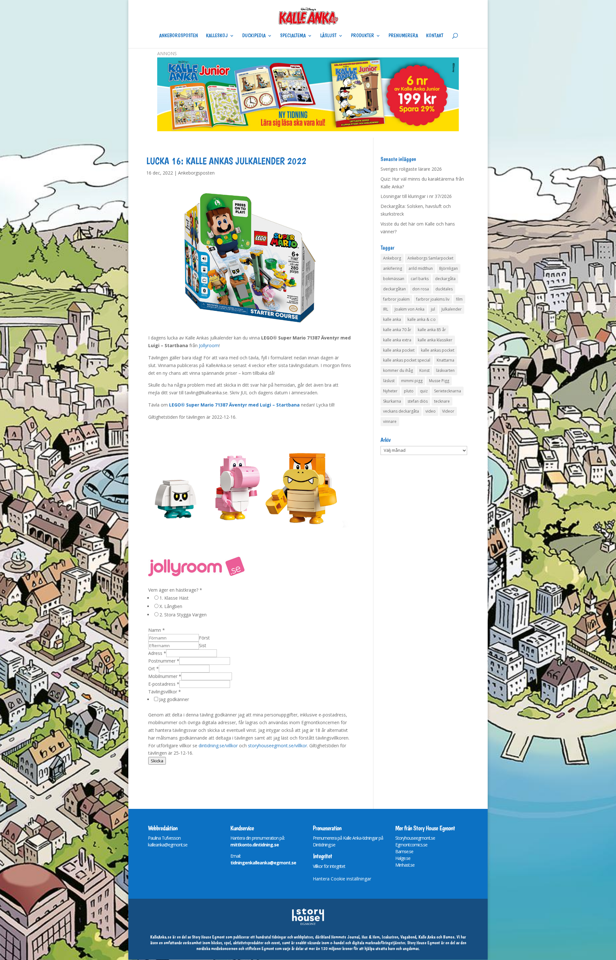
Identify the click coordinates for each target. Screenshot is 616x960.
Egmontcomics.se (411, 845)
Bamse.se (404, 851)
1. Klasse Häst (174, 598)
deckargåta (445, 278)
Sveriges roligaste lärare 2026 (411, 169)
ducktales (444, 289)
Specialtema (293, 36)
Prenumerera (403, 36)
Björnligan (448, 268)
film (459, 299)
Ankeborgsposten (178, 36)
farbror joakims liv (432, 299)
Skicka (157, 761)
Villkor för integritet (329, 866)
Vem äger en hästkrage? (175, 590)
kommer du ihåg (398, 370)
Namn (156, 630)
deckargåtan (394, 289)
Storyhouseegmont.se (415, 838)
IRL (385, 309)
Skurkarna (392, 401)
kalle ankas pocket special (406, 360)
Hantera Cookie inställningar (342, 879)
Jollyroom (209, 345)
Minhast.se (405, 865)
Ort (153, 668)
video (430, 411)
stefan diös (417, 401)
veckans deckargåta (401, 411)
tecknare (442, 401)
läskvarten (445, 370)
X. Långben (170, 606)
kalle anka (392, 319)
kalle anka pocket (399, 350)
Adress (157, 653)
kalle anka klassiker (435, 340)
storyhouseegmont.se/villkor (277, 745)
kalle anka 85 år (432, 329)
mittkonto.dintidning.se (254, 845)
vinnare (390, 421)
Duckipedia (254, 36)
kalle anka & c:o (421, 319)
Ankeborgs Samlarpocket (430, 258)
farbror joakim (396, 299)
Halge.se (402, 858)
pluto (409, 391)
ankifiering (392, 268)
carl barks (420, 278)
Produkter (362, 36)
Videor (448, 411)
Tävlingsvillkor (164, 692)
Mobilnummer (164, 676)
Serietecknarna (447, 391)
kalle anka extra (397, 340)
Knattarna (445, 360)
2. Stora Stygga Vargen (183, 615)
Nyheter (390, 391)
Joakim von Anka (409, 309)
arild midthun (420, 268)
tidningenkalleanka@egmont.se (263, 863)
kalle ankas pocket (437, 350)
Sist (202, 645)
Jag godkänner (174, 699)
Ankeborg (392, 258)
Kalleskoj (217, 36)
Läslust (328, 36)
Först (204, 638)
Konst (424, 370)
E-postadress (163, 684)
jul (433, 309)
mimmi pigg (412, 380)
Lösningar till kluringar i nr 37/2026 (416, 196)
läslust (389, 380)
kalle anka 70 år (397, 329)
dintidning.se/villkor (218, 745)
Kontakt (434, 36)
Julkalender (451, 309)
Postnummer (163, 661)
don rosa (420, 289)
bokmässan (393, 278)
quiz (424, 391)
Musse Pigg (439, 380)
